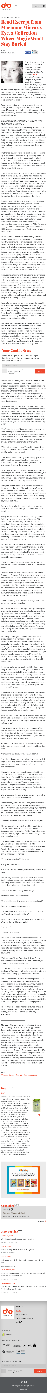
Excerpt (19, 1075)
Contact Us (23, 1389)
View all (40, 1221)
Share (28, 52)
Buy (7, 1088)
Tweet (35, 52)
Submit (44, 6)
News (18, 1310)
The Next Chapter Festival (14, 1213)
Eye (3, 1092)
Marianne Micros (7, 1075)
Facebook (25, 1382)
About (19, 1322)
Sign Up (40, 371)
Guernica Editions (30, 1075)
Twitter (22, 1382)
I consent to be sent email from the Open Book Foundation (15, 371)
